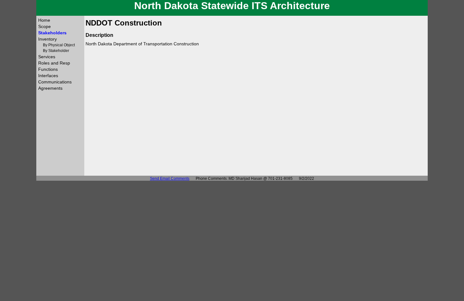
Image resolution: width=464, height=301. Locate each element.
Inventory (47, 39)
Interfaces (48, 75)
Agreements (50, 88)
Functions (48, 69)
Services (46, 56)
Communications (55, 81)
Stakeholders (52, 32)
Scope (44, 26)
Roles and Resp (54, 62)
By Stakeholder (56, 50)
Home (44, 20)
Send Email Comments (169, 178)
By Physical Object (59, 45)
